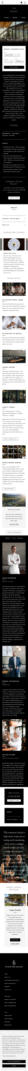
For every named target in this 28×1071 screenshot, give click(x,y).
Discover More (8, 488)
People (6, 59)
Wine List (5, 225)
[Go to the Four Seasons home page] (3, 2)
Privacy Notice (6, 1056)
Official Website (12, 819)
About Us (7, 977)
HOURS (6, 17)
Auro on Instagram (14, 532)
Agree (14, 1065)
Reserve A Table (14, 800)
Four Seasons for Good (12, 980)
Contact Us (8, 989)
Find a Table (14, 67)
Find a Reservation (10, 1002)
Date (5, 52)
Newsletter (8, 1025)
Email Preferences (10, 1005)
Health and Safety (10, 983)
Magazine (7, 1021)
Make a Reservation (10, 439)
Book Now (15, 939)
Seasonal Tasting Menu (11, 218)
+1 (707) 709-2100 (14, 796)
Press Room (8, 1015)
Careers (7, 986)
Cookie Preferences (14, 1061)
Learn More (15, 943)
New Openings (9, 1018)
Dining (14, 8)
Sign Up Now (14, 524)
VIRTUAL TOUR (14, 197)
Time (16, 59)
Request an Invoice (10, 999)
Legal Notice (12, 1056)
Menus (15, 17)
